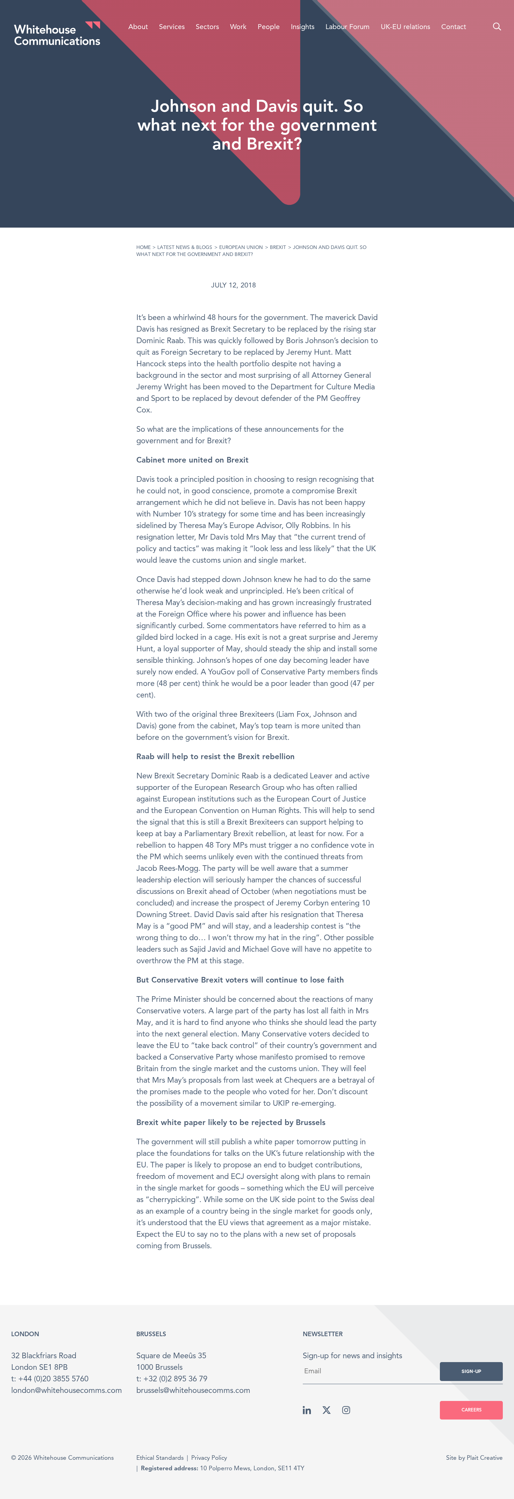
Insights (302, 27)
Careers (471, 1410)
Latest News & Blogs (184, 247)
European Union (241, 247)
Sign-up (471, 1371)
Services (172, 27)
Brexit (278, 247)
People (269, 27)
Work (238, 27)
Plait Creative (485, 1458)
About (138, 27)
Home (143, 247)
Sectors (207, 27)
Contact (453, 27)
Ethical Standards (160, 1458)
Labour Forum (348, 27)
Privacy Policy (209, 1458)
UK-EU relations (405, 27)
